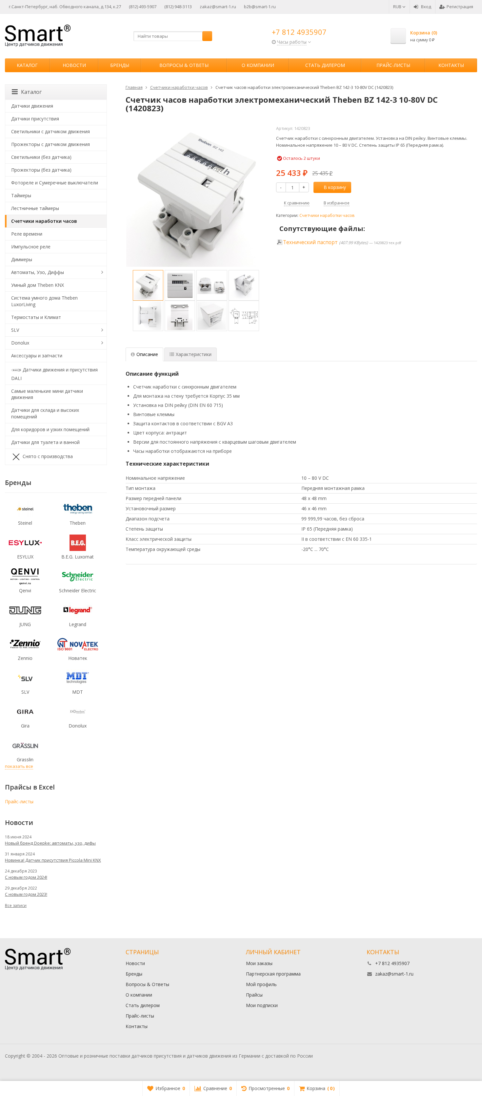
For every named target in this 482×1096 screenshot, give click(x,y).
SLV (15, 330)
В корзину (335, 187)
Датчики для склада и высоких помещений (45, 413)
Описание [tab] (147, 354)
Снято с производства (48, 456)
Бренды (119, 65)
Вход (426, 7)
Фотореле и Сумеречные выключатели (54, 182)
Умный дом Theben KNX (37, 285)
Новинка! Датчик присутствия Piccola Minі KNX (53, 860)
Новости (74, 65)
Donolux (20, 343)
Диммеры (21, 259)
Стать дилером (325, 65)
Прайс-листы (393, 65)
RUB (397, 7)
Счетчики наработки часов (327, 215)
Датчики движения (32, 106)
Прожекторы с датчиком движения (50, 144)
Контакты (451, 65)
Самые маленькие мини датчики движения (47, 394)
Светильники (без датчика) (41, 157)
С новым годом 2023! (26, 894)
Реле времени (26, 234)
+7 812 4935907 (299, 32)
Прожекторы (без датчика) (41, 170)
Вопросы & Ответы (184, 65)
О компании (258, 65)
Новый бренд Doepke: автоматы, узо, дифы (50, 843)
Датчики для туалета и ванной (45, 442)
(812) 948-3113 (178, 7)
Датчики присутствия (35, 119)
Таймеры (21, 195)
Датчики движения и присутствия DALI (54, 373)
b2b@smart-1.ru (260, 7)
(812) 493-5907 (142, 7)
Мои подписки (262, 1005)
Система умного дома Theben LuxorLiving (44, 301)
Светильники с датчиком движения (50, 131)
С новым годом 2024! (26, 877)
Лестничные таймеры (35, 208)
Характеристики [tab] (193, 354)
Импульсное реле (30, 246)
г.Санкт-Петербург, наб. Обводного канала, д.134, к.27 (65, 7)
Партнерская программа (273, 974)
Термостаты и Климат (36, 317)
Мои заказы (259, 963)
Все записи (16, 905)
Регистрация (460, 7)
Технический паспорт (310, 242)
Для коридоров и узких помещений (50, 429)
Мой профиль (261, 984)
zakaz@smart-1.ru (218, 7)
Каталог (27, 65)
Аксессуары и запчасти (36, 355)
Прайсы (254, 995)
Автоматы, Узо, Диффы (37, 272)
